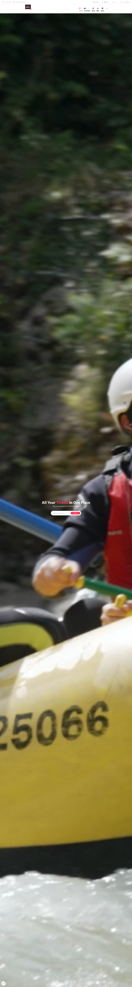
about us (97, 2)
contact (93, 2)
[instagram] (107, 2)
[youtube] (105, 2)
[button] (3, 983)
